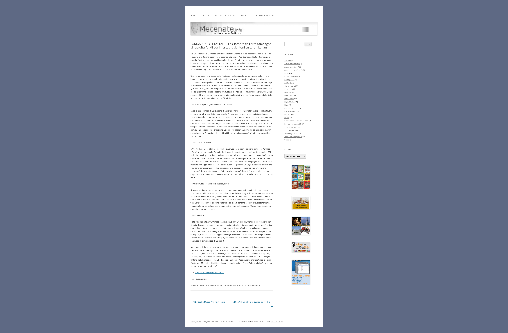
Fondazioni (288, 95)
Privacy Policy (195, 322)
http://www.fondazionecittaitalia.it (209, 272)
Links (286, 105)
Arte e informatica (291, 64)
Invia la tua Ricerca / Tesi (225, 16)
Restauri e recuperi (292, 124)
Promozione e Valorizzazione (296, 121)
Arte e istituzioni (290, 67)
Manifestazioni (290, 108)
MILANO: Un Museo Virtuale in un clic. (207, 302)
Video (286, 140)
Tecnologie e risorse (292, 133)
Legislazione (289, 102)
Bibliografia (289, 79)
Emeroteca (288, 92)
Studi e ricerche (290, 130)
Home (192, 16)
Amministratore (254, 285)
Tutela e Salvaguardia (293, 136)
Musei (286, 117)
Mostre (287, 114)
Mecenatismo (289, 111)
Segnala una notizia (265, 16)
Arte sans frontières (292, 70)
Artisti (286, 73)
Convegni (288, 89)
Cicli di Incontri (290, 86)
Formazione (289, 98)
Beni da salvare (226, 285)
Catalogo (288, 83)
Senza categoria (291, 127)
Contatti (205, 16)
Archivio (287, 60)
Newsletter (245, 16)
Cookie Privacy (277, 322)
